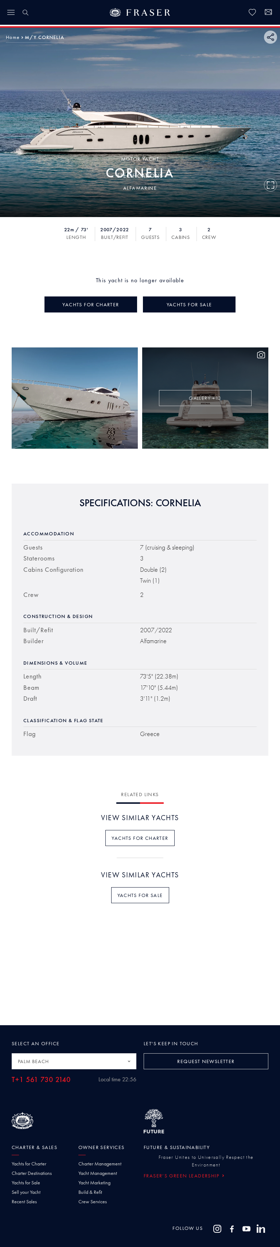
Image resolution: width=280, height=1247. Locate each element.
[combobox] (74, 1061)
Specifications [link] (140, 176)
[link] (252, 12)
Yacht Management (97, 1173)
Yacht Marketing (94, 1182)
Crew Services (92, 1201)
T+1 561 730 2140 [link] (41, 1079)
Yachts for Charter (29, 1163)
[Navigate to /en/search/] (25, 12)
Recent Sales (24, 1201)
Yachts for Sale (26, 1182)
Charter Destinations (32, 1173)
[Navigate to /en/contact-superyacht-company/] (268, 13)
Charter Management (99, 1163)
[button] (13, 37)
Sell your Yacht (26, 1192)
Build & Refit (90, 1192)
